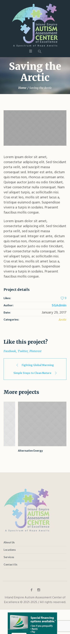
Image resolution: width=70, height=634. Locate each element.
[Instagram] (38, 590)
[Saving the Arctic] (35, 128)
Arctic (62, 319)
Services (9, 557)
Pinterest (35, 351)
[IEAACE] (35, 25)
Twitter (23, 351)
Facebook (10, 351)
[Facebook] (31, 590)
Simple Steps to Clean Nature (32, 373)
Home (22, 88)
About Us (9, 542)
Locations (10, 549)
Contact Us (10, 564)
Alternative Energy (16, 450)
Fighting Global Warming (38, 365)
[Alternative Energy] (35, 424)
